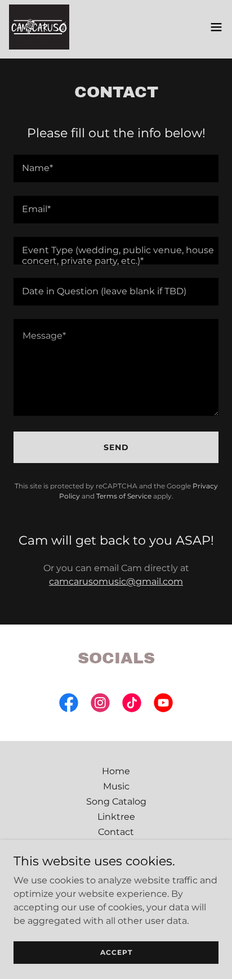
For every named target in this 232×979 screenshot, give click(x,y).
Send (116, 447)
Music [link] (116, 786)
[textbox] (116, 168)
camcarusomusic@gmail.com (116, 581)
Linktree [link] (116, 816)
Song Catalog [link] (116, 801)
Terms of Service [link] (123, 496)
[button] (216, 27)
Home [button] (116, 771)
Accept (116, 952)
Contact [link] (116, 832)
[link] (39, 27)
